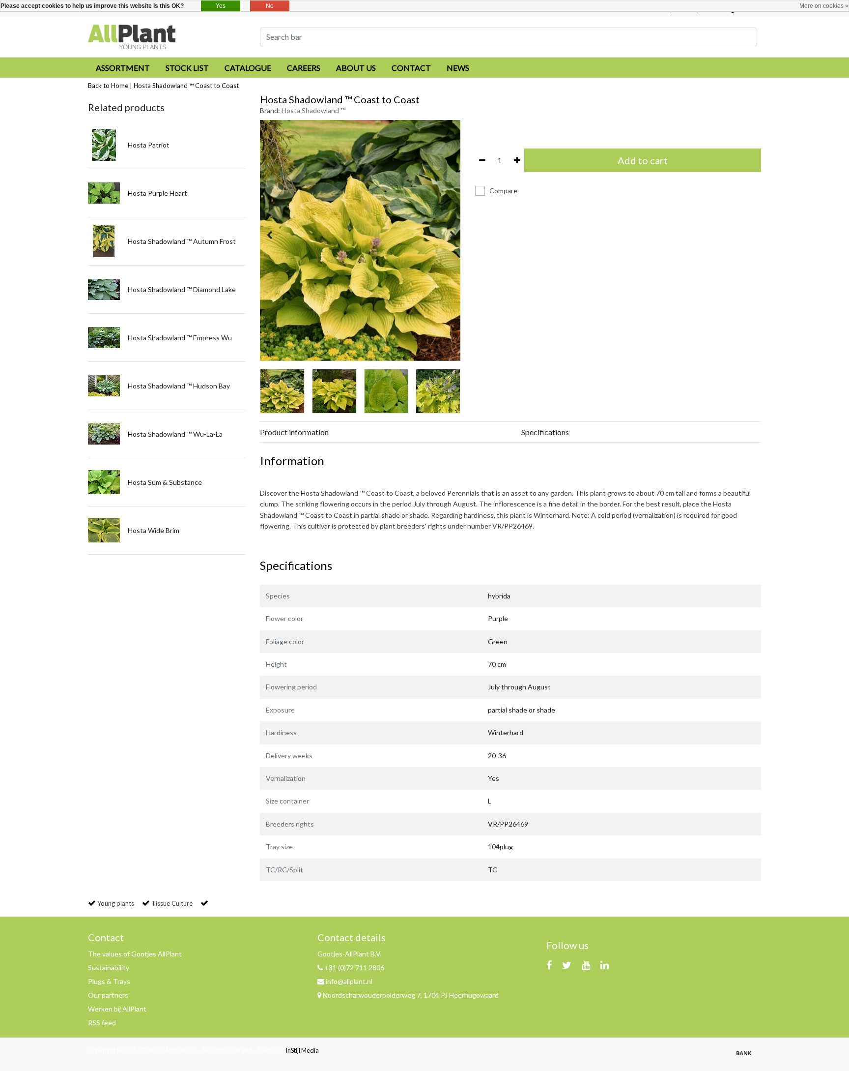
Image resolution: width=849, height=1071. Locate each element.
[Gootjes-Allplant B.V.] (131, 35)
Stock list (187, 67)
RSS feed (102, 1022)
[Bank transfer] (746, 1057)
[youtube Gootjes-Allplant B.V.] (586, 965)
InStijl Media (302, 1050)
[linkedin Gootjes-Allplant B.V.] (604, 965)
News (458, 67)
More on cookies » (824, 5)
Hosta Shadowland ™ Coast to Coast (186, 85)
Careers (303, 67)
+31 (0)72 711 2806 (353, 967)
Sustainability (108, 967)
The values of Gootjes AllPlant (135, 954)
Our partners (108, 995)
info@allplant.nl (349, 981)
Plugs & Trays (109, 981)
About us (356, 67)
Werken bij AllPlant (117, 1009)
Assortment (123, 67)
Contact (411, 67)
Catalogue (248, 67)
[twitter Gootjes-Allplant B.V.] (566, 965)
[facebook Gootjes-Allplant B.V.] (549, 965)
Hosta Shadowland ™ (313, 110)
